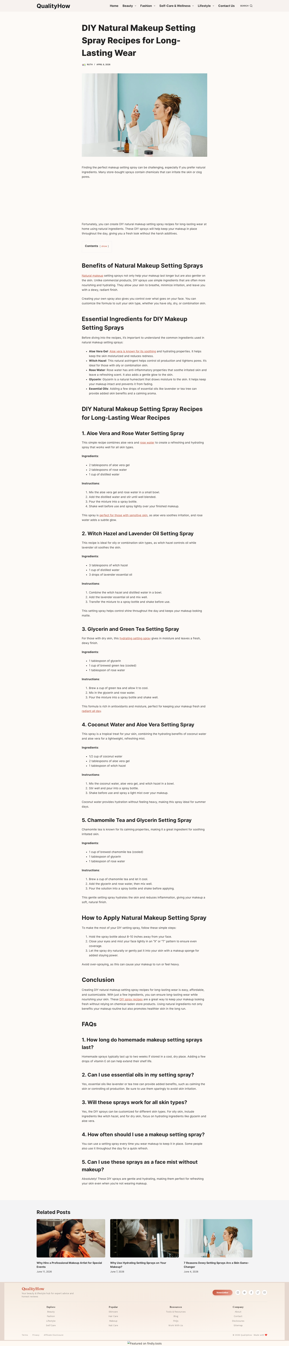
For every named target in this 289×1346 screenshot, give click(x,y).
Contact (238, 1316)
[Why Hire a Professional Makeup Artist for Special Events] (71, 1238)
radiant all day (91, 711)
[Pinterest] (244, 1292)
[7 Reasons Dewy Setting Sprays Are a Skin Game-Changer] (218, 1238)
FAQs (175, 1321)
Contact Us (226, 6)
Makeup (113, 1321)
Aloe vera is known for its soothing (133, 351)
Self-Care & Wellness (174, 6)
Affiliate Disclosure (53, 1335)
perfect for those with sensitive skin (124, 515)
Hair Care (113, 1316)
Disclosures (238, 1321)
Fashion (146, 6)
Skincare (113, 1311)
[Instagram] (237, 1292)
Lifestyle (204, 6)
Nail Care (113, 1325)
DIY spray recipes (131, 999)
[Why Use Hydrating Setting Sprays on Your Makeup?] (144, 1238)
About (238, 1311)
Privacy (35, 1335)
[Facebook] (251, 1292)
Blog (175, 1316)
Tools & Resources (176, 1311)
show (104, 246)
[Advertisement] (144, 201)
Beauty (128, 6)
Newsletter (222, 1292)
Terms (25, 1335)
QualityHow (53, 5)
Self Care (51, 1325)
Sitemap (238, 1325)
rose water (147, 442)
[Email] (264, 1292)
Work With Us (175, 1325)
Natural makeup (92, 275)
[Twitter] (258, 1292)
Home (114, 6)
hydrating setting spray (135, 638)
